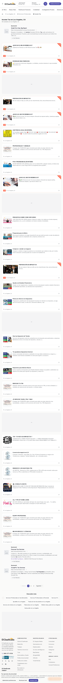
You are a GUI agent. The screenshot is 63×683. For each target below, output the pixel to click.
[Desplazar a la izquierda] (3, 598)
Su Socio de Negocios (38, 649)
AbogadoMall (36, 655)
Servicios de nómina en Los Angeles (12, 605)
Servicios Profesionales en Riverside (39, 597)
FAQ (50, 659)
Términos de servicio (22, 649)
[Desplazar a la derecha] (60, 598)
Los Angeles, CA (11, 14)
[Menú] (2, 3)
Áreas (50, 652)
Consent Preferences (54, 665)
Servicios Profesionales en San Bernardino (17, 597)
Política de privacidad (22, 658)
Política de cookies (22, 660)
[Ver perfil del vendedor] (4, 46)
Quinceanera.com (37, 644)
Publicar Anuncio (55, 3)
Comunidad (51, 641)
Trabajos (19, 647)
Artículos (51, 647)
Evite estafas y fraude (23, 655)
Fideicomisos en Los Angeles (31, 605)
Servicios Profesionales (25, 14)
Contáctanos (52, 662)
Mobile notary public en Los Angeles (50, 605)
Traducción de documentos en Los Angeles (39, 601)
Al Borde (35, 658)
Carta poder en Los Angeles (31, 608)
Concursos (51, 644)
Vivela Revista (36, 660)
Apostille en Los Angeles (19, 601)
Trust (18, 652)
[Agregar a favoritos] (59, 56)
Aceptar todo (33, 680)
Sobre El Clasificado (22, 641)
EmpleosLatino (36, 647)
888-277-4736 (8, 653)
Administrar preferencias (9, 680)
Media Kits (20, 644)
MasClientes (36, 652)
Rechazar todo (23, 680)
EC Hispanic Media (37, 641)
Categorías (51, 649)
